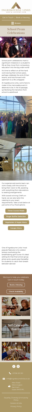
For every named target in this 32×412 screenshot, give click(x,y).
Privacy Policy (16, 406)
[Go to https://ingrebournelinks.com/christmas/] (16, 351)
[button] (16, 211)
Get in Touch (8, 17)
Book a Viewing (23, 17)
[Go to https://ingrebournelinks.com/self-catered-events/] (16, 328)
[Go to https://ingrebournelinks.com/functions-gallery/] (16, 306)
